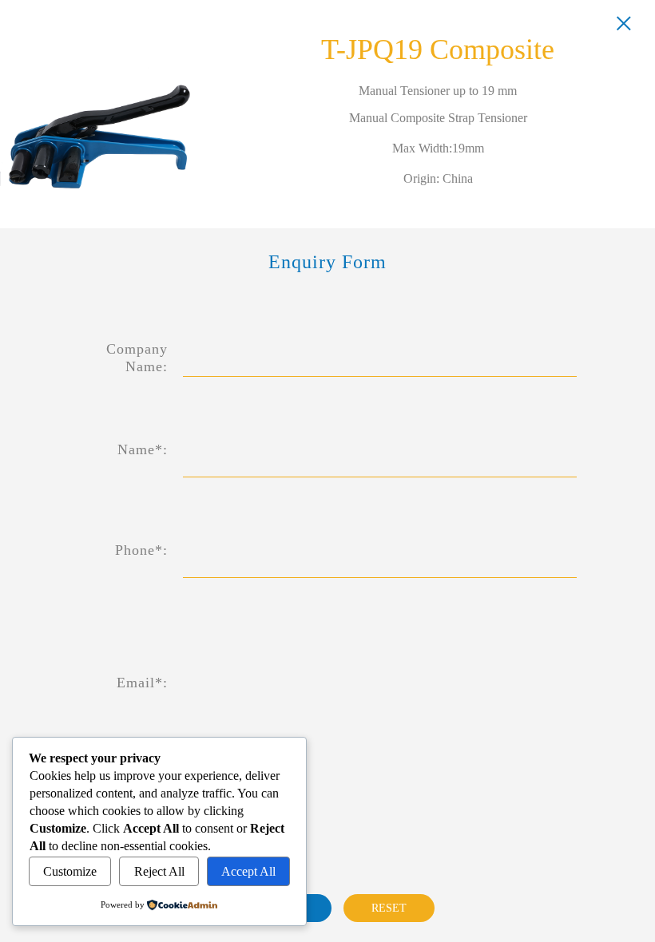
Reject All (159, 871)
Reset (389, 908)
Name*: (142, 449)
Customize (70, 871)
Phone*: (141, 550)
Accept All (248, 871)
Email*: (142, 683)
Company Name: (137, 357)
